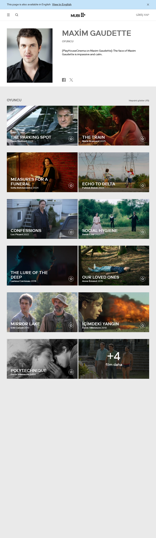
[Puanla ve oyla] (71, 138)
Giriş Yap (142, 15)
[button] (8, 15)
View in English (62, 4)
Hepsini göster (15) (139, 100)
